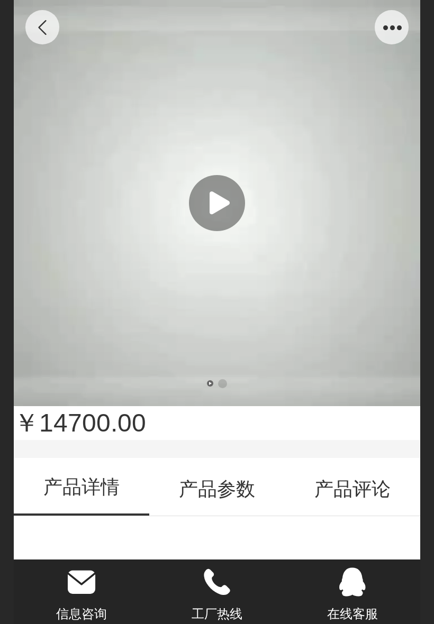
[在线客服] (352, 582)
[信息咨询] (81, 582)
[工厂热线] (217, 582)
